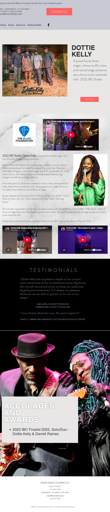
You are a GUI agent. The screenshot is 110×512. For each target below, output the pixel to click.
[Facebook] (48, 25)
